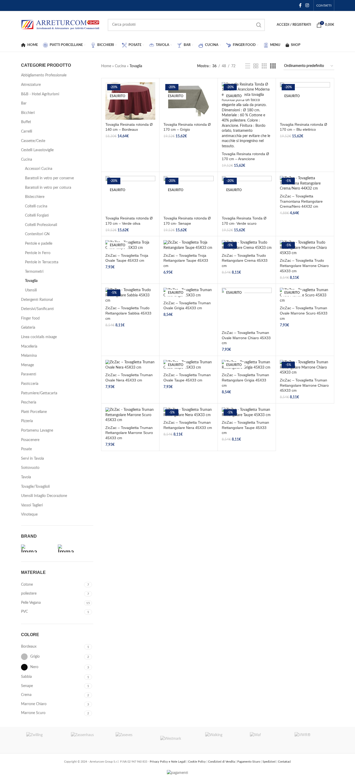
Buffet (26, 122)
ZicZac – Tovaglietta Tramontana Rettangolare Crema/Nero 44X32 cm (301, 201)
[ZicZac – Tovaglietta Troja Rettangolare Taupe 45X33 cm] (188, 245)
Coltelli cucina (36, 206)
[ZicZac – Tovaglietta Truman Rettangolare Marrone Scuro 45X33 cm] (130, 415)
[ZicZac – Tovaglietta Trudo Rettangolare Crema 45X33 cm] (247, 245)
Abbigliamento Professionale (43, 75)
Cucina (26, 159)
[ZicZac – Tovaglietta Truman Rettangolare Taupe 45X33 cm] (247, 412)
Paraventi (28, 374)
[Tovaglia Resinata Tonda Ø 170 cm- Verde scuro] (247, 194)
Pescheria (28, 402)
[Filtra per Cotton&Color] (38, 548)
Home (106, 66)
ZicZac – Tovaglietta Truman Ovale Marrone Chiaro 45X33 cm (246, 338)
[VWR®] (311, 740)
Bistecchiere (34, 197)
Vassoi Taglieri (32, 505)
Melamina (29, 356)
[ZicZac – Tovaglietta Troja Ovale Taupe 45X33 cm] (130, 245)
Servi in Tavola (32, 458)
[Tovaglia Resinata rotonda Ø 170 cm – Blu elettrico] (305, 101)
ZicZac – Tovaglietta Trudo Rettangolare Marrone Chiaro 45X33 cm (304, 265)
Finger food (30, 318)
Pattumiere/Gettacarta (39, 393)
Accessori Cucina (38, 169)
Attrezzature (31, 85)
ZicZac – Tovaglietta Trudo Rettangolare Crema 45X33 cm (244, 260)
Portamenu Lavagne (37, 430)
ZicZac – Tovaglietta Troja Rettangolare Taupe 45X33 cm (185, 260)
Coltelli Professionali (41, 225)
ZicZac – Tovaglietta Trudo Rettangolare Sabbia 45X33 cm (128, 313)
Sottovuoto (30, 468)
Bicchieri (28, 113)
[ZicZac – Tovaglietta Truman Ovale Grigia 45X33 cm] (188, 293)
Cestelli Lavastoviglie (37, 150)
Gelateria (28, 327)
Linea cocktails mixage (39, 337)
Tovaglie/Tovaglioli (35, 487)
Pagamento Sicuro (249, 761)
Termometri (34, 272)
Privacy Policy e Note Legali (168, 761)
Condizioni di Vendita (222, 761)
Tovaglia (31, 281)
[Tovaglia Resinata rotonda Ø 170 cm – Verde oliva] (130, 194)
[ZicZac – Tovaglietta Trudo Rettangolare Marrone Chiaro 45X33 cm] (305, 248)
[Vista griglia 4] (273, 66)
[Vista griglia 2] (255, 66)
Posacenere (30, 440)
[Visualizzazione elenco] (247, 66)
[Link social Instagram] (307, 5)
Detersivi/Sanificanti (37, 309)
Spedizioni (269, 761)
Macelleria (29, 346)
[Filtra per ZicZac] (75, 548)
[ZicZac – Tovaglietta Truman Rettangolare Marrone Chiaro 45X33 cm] (305, 367)
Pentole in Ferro (37, 253)
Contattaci (284, 761)
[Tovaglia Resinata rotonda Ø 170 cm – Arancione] (247, 115)
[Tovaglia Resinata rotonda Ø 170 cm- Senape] (188, 194)
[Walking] (222, 740)
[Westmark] (177, 740)
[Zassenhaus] (88, 740)
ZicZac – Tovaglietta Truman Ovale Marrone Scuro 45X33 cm (303, 313)
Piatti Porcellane (34, 412)
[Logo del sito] (60, 25)
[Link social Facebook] (300, 5)
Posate (26, 449)
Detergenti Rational (37, 300)
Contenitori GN (37, 234)
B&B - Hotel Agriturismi (40, 94)
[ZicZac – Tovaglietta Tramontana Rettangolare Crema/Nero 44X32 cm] (305, 183)
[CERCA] (259, 25)
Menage (27, 365)
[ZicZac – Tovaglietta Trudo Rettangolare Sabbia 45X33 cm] (130, 295)
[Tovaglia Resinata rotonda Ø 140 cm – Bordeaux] (130, 101)
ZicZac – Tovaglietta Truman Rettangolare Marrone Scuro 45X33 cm (129, 433)
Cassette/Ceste (33, 141)
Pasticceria (29, 384)
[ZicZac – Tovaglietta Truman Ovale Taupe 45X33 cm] (188, 365)
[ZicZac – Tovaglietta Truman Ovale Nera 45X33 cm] (130, 365)
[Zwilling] (43, 740)
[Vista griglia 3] (264, 66)
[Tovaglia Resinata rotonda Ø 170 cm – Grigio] (188, 101)
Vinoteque (29, 514)
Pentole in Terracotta (41, 262)
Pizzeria (27, 421)
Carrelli (26, 131)
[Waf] (267, 740)
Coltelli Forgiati (37, 215)
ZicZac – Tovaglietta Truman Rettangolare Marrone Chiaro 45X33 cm (304, 385)
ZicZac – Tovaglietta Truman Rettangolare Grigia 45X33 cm (245, 380)
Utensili (31, 290)
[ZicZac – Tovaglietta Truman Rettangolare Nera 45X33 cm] (188, 412)
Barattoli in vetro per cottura (48, 188)
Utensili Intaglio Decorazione (44, 496)
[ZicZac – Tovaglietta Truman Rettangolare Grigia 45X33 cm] (247, 365)
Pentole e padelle (38, 243)
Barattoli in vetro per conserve (49, 178)
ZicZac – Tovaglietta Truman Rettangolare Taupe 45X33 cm (245, 427)
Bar (24, 103)
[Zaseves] (132, 740)
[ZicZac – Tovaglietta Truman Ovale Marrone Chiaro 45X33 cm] (247, 308)
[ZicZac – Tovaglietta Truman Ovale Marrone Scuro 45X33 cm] (305, 295)
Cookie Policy (197, 761)
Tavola (26, 477)
